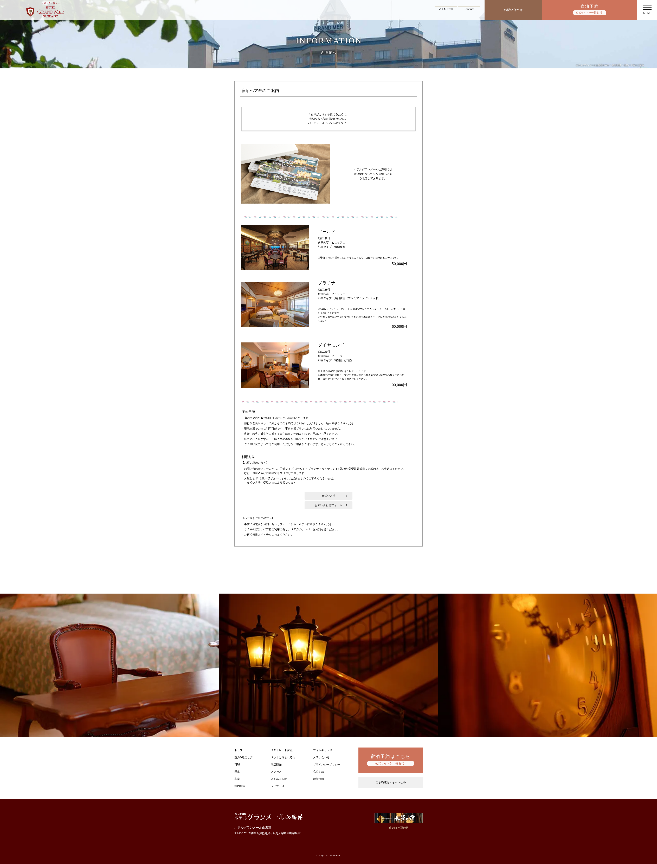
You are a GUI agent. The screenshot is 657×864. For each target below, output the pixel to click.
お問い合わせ (513, 10)
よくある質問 (446, 9)
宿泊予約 (589, 9)
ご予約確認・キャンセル (391, 782)
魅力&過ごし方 (243, 757)
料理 (237, 764)
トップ (238, 750)
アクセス (276, 771)
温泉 (237, 771)
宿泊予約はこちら (390, 759)
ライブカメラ (279, 786)
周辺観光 (276, 764)
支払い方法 (328, 495)
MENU (647, 13)
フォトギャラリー (324, 750)
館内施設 (239, 786)
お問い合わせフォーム (328, 505)
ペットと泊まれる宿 (283, 757)
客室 (237, 778)
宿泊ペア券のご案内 (260, 90)
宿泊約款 (318, 771)
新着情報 (318, 778)
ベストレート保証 (282, 750)
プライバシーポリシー (326, 764)
